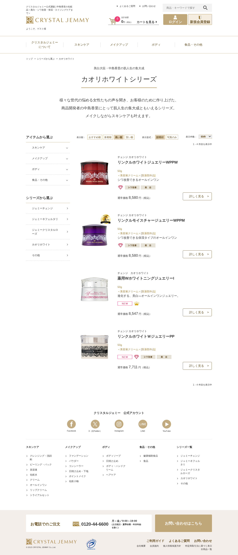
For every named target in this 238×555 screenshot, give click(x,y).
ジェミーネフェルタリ (45, 219)
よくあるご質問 (127, 6)
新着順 (108, 137)
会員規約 (154, 546)
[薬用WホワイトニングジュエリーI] (94, 304)
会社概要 (141, 546)
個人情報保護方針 (172, 546)
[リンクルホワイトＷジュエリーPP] (94, 362)
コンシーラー (76, 466)
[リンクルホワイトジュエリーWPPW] (94, 188)
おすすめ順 (95, 137)
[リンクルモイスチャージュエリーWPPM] (94, 246)
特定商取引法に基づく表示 (198, 546)
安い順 (129, 137)
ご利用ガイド (155, 540)
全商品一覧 (206, 549)
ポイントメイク (77, 476)
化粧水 (33, 474)
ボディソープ (113, 455)
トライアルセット (39, 495)
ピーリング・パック (41, 464)
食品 (145, 461)
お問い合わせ (149, 6)
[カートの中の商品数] (112, 21)
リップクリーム (38, 490)
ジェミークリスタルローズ (45, 231)
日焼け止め (112, 461)
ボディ (36, 169)
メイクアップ (40, 158)
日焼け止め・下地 (78, 471)
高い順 (118, 137)
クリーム (35, 479)
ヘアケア (111, 474)
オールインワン (38, 485)
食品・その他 (40, 179)
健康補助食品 (150, 455)
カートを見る (146, 22)
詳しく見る (196, 196)
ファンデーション (78, 455)
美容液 (33, 469)
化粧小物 (74, 481)
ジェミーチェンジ (42, 208)
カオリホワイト (41, 244)
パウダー (74, 461)
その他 (36, 255)
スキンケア (38, 147)
